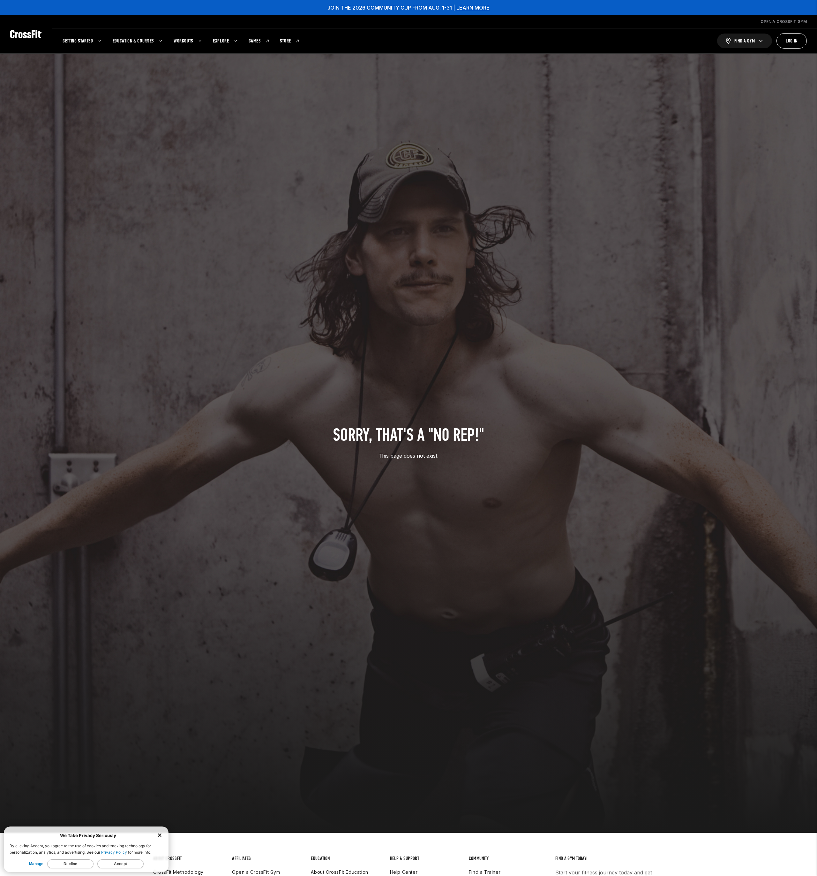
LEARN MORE (473, 7)
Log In (792, 41)
